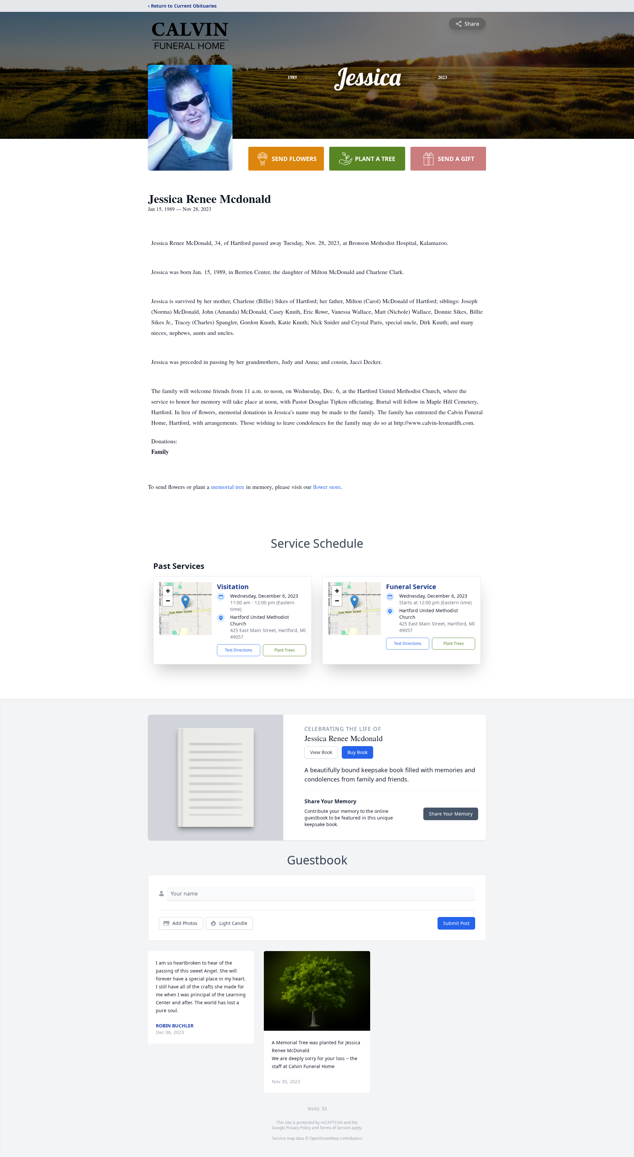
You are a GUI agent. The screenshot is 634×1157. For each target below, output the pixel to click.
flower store (327, 487)
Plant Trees (284, 650)
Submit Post (456, 923)
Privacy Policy (298, 1128)
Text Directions (238, 650)
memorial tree (227, 487)
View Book (321, 752)
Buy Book (357, 752)
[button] (185, 602)
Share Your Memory (451, 814)
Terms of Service (335, 1128)
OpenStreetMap (324, 1138)
